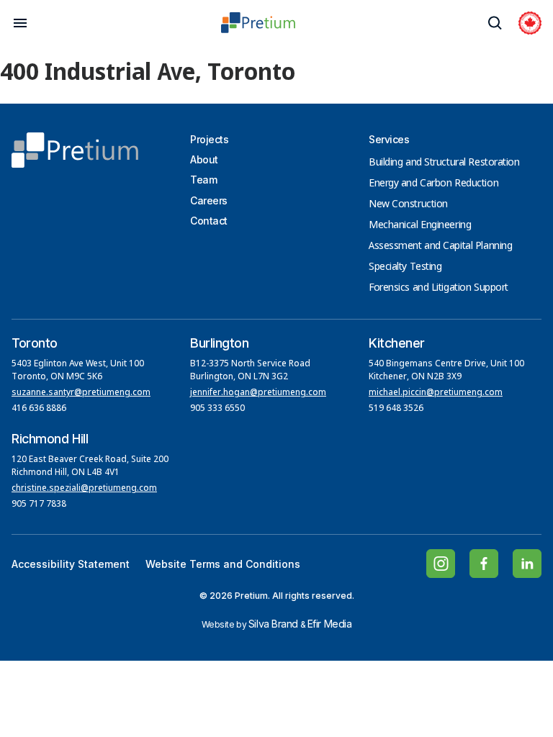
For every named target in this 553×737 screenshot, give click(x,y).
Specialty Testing (405, 267)
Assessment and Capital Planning (440, 246)
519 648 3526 (397, 409)
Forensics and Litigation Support (438, 287)
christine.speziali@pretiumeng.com (84, 488)
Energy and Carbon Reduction (433, 183)
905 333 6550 (217, 409)
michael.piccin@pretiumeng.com (436, 393)
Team (203, 179)
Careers (209, 200)
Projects (209, 139)
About (204, 159)
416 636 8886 (39, 409)
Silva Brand (273, 624)
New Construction (408, 204)
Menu (20, 23)
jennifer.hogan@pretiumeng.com (258, 393)
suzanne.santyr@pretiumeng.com (81, 393)
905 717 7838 (39, 504)
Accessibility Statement (71, 564)
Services (389, 139)
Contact (209, 220)
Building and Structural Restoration (444, 162)
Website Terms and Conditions (222, 564)
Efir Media (329, 624)
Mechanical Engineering (420, 225)
